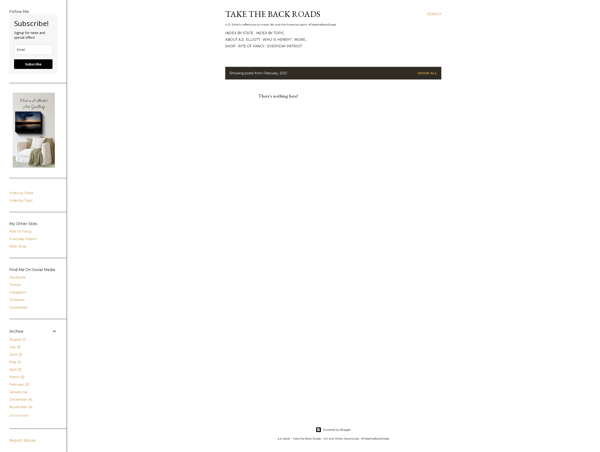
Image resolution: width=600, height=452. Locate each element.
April (14, 369)
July (14, 347)
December (20, 399)
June (15, 354)
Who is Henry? (277, 40)
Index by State (239, 33)
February (18, 384)
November (20, 407)
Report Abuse (22, 440)
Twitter (15, 285)
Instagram (17, 292)
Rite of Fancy (251, 46)
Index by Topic (270, 33)
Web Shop (17, 246)
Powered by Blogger (337, 429)
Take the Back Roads (272, 13)
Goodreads (18, 307)
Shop (230, 46)
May (14, 362)
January (17, 392)
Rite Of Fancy (20, 231)
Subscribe (33, 64)
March (16, 377)
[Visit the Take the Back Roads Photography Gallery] (34, 166)
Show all (427, 73)
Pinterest (17, 300)
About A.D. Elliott (242, 40)
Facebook (17, 277)
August (17, 339)
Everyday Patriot (284, 46)
